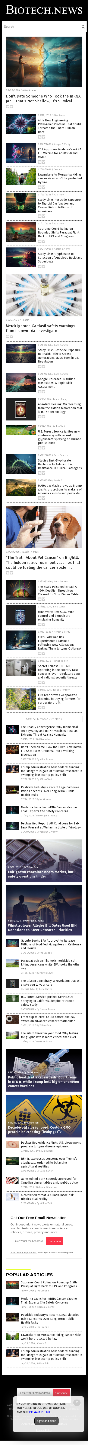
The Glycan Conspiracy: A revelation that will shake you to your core (51, 982)
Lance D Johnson (61, 690)
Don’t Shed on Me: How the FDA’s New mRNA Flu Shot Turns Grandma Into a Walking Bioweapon (51, 751)
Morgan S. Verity (62, 144)
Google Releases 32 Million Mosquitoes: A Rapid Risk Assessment (56, 383)
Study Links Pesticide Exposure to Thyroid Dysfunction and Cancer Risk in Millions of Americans (59, 205)
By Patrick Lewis (45, 972)
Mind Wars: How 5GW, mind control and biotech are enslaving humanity (56, 615)
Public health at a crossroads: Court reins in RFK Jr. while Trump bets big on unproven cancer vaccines (43, 1081)
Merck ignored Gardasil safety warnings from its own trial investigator (40, 328)
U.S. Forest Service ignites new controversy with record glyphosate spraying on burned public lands (59, 437)
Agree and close (46, 1421)
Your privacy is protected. (23, 1252)
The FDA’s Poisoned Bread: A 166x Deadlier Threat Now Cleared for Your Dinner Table (58, 590)
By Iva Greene (44, 799)
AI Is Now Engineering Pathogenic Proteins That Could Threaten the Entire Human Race (59, 126)
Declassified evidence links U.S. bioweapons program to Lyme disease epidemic (51, 1144)
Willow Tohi (59, 426)
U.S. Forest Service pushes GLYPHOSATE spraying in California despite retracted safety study (48, 1000)
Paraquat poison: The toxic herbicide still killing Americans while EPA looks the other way (51, 964)
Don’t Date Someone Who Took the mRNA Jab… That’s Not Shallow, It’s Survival (43, 98)
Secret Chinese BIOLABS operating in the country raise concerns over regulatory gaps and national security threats (59, 672)
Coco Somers (61, 345)
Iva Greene (59, 195)
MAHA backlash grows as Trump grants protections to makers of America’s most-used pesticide (60, 489)
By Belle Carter (44, 989)
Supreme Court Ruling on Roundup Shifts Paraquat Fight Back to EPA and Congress (58, 232)
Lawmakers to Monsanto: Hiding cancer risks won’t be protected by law (60, 178)
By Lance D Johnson (46, 1187)
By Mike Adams (44, 739)
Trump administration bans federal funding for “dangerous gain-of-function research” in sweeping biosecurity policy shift (51, 771)
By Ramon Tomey (46, 1009)
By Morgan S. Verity (46, 815)
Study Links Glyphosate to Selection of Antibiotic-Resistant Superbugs (60, 257)
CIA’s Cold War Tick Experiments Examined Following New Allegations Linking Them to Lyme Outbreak (59, 643)
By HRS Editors (44, 1041)
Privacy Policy (39, 1412)
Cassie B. (58, 169)
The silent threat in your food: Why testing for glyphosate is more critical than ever (49, 1035)
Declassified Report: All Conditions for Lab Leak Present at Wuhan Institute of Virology (51, 825)
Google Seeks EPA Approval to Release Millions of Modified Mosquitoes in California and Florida (51, 944)
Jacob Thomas (30, 551)
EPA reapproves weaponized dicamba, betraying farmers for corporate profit (59, 699)
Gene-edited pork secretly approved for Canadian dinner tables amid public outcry (50, 1180)
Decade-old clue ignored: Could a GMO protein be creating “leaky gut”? (39, 1129)
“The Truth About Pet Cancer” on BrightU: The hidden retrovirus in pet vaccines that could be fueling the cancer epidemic (43, 562)
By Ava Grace (31, 1072)
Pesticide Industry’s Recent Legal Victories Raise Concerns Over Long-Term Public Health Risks (50, 791)
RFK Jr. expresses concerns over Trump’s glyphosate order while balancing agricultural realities (49, 1162)
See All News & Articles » (44, 719)
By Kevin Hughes (44, 1151)
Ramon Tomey (60, 399)
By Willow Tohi (44, 779)
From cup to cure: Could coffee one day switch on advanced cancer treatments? (48, 1019)
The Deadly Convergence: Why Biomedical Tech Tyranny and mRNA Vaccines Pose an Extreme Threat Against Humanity (49, 730)
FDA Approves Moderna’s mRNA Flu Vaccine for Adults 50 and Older (59, 153)
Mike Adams (29, 90)
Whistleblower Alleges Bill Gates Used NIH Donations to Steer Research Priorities (42, 927)
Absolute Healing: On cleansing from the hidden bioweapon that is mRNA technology (60, 408)
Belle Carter (59, 607)
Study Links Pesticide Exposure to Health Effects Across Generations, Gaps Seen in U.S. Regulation (59, 356)
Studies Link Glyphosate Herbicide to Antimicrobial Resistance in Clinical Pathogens (60, 464)
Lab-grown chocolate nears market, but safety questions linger (40, 874)
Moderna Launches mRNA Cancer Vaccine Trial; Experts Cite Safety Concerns (49, 809)
